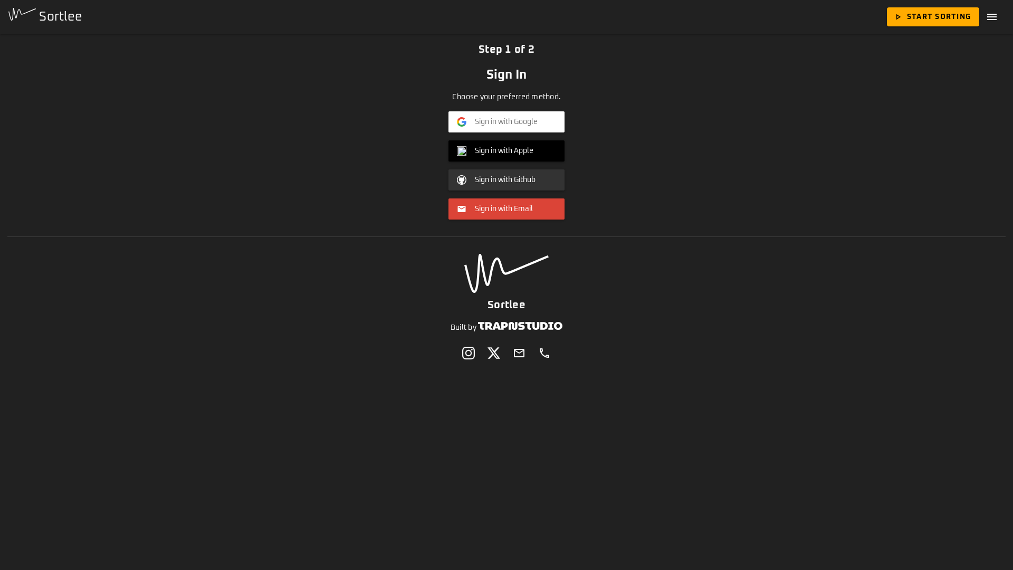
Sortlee (59, 17)
